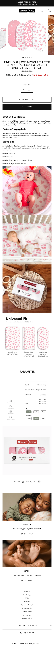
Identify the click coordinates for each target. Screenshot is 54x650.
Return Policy (27, 612)
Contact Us (27, 595)
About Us (27, 592)
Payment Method (27, 605)
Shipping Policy (27, 608)
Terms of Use (27, 615)
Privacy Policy (27, 618)
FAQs (27, 598)
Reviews (27, 602)
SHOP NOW (27, 534)
